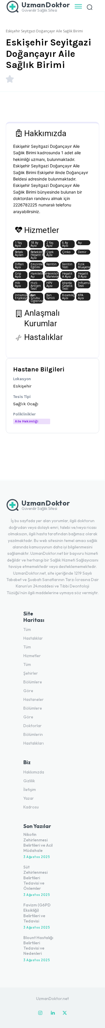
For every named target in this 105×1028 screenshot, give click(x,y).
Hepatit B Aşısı (83, 274)
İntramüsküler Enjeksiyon (21, 296)
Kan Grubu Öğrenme (37, 298)
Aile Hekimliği (26, 421)
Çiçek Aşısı (50, 253)
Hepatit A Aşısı (67, 274)
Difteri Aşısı (19, 265)
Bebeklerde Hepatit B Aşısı (37, 255)
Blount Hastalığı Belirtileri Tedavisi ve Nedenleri (38, 945)
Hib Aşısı (18, 284)
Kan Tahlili (50, 296)
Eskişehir (22, 386)
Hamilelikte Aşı (37, 274)
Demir (82, 252)
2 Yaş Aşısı (49, 244)
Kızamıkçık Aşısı (68, 296)
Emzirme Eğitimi (37, 265)
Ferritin (51, 264)
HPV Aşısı (49, 284)
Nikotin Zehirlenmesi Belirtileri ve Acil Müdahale (37, 842)
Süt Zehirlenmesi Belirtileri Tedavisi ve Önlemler (35, 877)
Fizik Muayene (84, 265)
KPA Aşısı (81, 296)
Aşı (80, 243)
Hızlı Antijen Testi (36, 286)
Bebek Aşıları (19, 253)
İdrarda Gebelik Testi (67, 286)
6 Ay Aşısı (65, 244)
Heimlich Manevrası (52, 274)
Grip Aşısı (18, 274)
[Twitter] (64, 1013)
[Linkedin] (52, 1013)
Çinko (66, 252)
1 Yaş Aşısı (18, 244)
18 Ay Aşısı (34, 244)
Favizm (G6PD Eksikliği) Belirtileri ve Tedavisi (36, 913)
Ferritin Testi (67, 265)
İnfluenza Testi (84, 284)
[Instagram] (40, 1013)
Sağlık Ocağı (25, 403)
